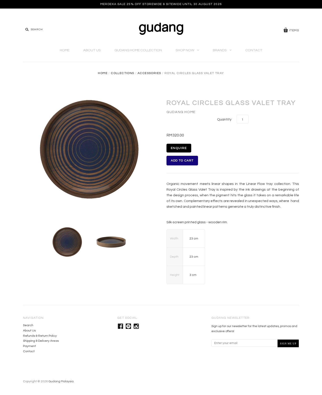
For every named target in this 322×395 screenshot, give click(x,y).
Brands (220, 50)
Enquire (179, 148)
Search (28, 325)
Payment (29, 346)
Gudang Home (181, 112)
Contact (253, 50)
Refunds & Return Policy (40, 335)
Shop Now (185, 50)
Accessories (149, 73)
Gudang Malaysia (61, 381)
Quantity (224, 119)
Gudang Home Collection (138, 50)
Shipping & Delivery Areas (41, 340)
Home (64, 50)
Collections (122, 73)
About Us (92, 50)
